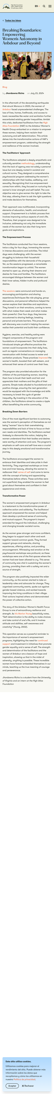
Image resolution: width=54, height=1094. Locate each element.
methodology (27, 163)
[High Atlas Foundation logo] (13, 6)
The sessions (9, 291)
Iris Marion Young (23, 613)
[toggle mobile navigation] (49, 6)
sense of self (24, 472)
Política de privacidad (24, 1079)
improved (43, 358)
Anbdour (7, 109)
